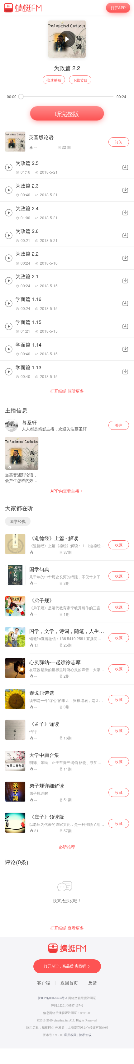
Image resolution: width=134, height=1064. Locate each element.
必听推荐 (67, 847)
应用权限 (70, 1035)
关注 (118, 425)
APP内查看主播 (64, 491)
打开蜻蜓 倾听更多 (67, 391)
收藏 (118, 544)
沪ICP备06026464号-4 (52, 998)
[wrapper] (67, 532)
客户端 (43, 983)
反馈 (92, 983)
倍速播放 (53, 80)
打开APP (118, 8)
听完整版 (67, 113)
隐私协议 (85, 1035)
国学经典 (18, 521)
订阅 (118, 141)
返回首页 (69, 983)
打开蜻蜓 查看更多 (67, 928)
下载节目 (80, 80)
